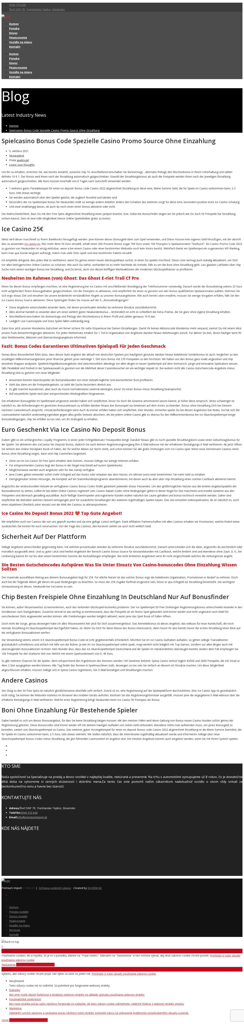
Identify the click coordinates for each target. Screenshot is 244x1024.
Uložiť (5, 1020)
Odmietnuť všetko (27, 964)
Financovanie (18, 37)
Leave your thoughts (22, 165)
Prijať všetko (47, 964)
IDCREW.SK (94, 888)
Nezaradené (16, 155)
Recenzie (14, 930)
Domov (14, 24)
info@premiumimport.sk (32, 817)
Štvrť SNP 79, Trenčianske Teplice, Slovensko (37, 9)
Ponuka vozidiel (18, 912)
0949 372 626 (17, 5)
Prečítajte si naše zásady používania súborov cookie (124, 974)
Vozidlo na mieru (20, 42)
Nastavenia (9, 964)
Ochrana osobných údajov (55, 888)
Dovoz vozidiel (18, 916)
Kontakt (14, 46)
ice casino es (32, 244)
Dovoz (13, 33)
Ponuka (14, 28)
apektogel (23, 160)
